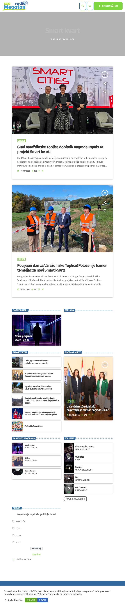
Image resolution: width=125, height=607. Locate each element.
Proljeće (20, 521)
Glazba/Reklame (30, 471)
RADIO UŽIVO (108, 5)
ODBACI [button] (42, 600)
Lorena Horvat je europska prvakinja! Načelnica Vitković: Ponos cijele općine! (41, 413)
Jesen (18, 536)
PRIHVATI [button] (31, 600)
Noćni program (23, 336)
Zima (18, 543)
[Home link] (15, 6)
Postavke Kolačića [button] (14, 600)
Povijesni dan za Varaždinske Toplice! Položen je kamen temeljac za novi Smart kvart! (62, 268)
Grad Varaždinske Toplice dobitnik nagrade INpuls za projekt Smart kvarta (60, 149)
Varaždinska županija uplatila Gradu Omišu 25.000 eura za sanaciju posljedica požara (42, 400)
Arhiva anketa (24, 559)
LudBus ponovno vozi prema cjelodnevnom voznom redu (36, 362)
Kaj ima (27, 458)
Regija (21, 141)
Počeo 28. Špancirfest (34, 426)
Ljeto (18, 528)
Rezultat (36, 554)
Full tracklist (75, 498)
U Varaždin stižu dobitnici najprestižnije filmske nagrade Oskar (88, 408)
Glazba (19, 331)
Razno (71, 401)
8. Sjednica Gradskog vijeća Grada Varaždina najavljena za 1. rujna (39, 375)
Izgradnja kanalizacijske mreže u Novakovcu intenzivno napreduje (38, 387)
